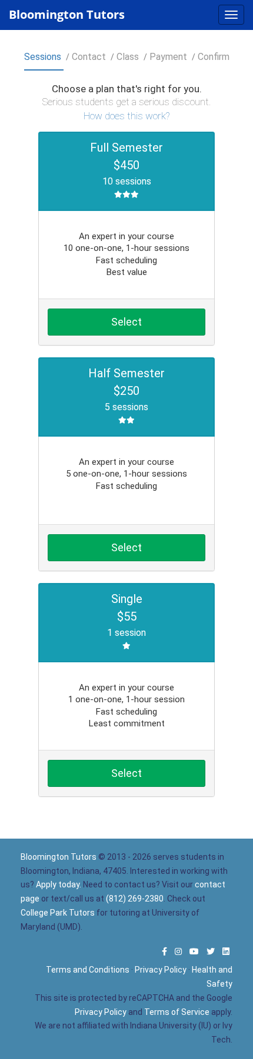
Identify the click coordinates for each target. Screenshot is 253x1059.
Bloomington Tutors (67, 14)
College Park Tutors (58, 912)
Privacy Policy (161, 969)
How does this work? (126, 116)
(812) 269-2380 (135, 898)
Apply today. (58, 884)
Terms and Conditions (87, 969)
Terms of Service (176, 1012)
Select (126, 322)
